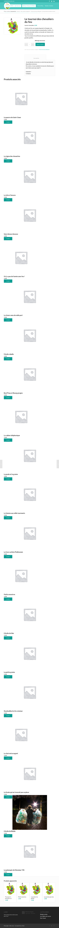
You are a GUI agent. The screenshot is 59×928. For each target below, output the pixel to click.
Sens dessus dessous (11, 234)
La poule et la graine (11, 474)
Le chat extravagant (11, 753)
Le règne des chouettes (12, 156)
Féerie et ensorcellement (44, 49)
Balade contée (43, 914)
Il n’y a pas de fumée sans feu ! (14, 276)
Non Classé (43, 918)
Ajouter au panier (40, 44)
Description (35, 58)
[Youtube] (52, 1)
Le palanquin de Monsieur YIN (14, 870)
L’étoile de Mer (9, 633)
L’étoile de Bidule (9, 831)
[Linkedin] (54, 1)
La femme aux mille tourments (14, 513)
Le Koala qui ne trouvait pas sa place (16, 792)
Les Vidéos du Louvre (45, 916)
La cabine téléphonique (12, 435)
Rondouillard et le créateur (13, 711)
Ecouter (8, 238)
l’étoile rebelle (9, 354)
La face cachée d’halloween (13, 552)
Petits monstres (9, 594)
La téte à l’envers (10, 195)
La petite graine (9, 672)
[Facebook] (49, 1)
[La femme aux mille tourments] (1, 464)
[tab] (35, 57)
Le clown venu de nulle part (13, 315)
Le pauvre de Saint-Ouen (12, 117)
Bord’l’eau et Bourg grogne (13, 393)
